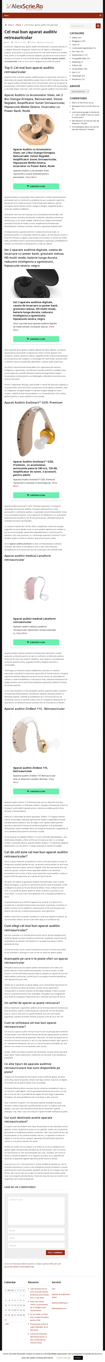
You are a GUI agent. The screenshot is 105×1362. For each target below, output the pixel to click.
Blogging (75, 41)
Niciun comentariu (47, 42)
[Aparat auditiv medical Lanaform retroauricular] (36, 588)
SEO (53, 1289)
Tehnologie (76, 76)
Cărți (74, 44)
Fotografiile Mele (79, 58)
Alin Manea (76, 121)
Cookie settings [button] (63, 1357)
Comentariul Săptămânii (82, 48)
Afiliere (33, 42)
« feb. (6, 1324)
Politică (75, 65)
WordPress (76, 79)
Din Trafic (76, 51)
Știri (73, 72)
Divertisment (77, 55)
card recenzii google (80, 112)
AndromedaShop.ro (60, 1303)
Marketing (76, 62)
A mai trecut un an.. (86, 102)
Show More (31, 177)
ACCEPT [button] (78, 1358)
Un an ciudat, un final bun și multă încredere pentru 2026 (39, 1317)
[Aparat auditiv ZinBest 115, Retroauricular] (36, 738)
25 (9, 1315)
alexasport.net (78, 106)
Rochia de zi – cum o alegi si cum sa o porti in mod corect (85, 115)
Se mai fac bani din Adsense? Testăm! (85, 122)
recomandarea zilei (80, 127)
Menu (6, 15)
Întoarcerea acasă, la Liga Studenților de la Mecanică (39, 1327)
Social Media (77, 69)
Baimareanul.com (59, 1308)
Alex (8, 42)
